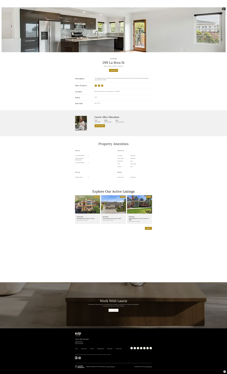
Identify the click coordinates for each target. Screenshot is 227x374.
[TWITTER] (144, 348)
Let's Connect (119, 348)
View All (148, 228)
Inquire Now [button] (113, 70)
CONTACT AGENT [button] (100, 125)
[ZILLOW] (151, 348)
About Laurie (84, 348)
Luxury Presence (110, 366)
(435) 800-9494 (107, 121)
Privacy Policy (148, 366)
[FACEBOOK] (131, 348)
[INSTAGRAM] (135, 348)
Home (76, 348)
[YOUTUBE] (147, 348)
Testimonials (109, 348)
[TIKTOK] (141, 348)
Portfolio (92, 348)
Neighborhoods (100, 348)
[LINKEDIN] (138, 348)
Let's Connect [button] (113, 310)
